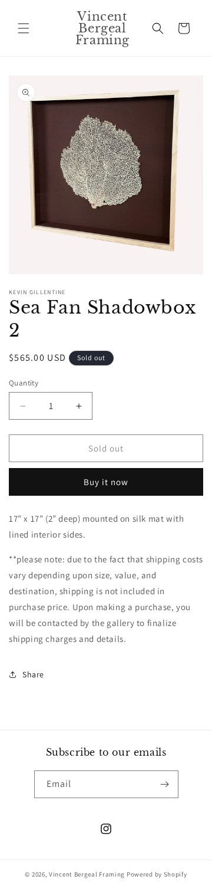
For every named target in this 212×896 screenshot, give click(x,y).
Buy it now (106, 481)
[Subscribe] (165, 784)
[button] (24, 28)
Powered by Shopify (157, 874)
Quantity (23, 383)
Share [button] (33, 674)
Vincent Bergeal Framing (87, 874)
